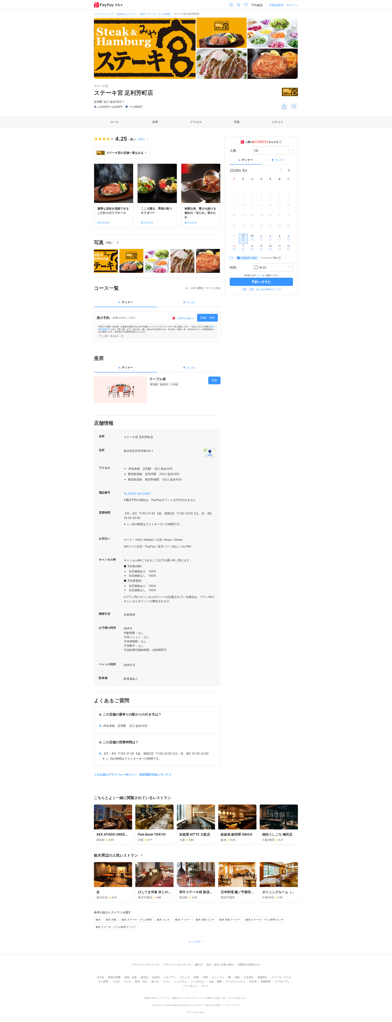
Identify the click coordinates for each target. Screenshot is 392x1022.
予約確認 (257, 5)
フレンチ (185, 977)
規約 (197, 964)
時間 (233, 267)
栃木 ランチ (163, 919)
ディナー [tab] (127, 302)
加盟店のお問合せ (247, 964)
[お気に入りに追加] (294, 107)
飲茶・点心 (141, 981)
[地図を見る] (210, 453)
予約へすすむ (261, 282)
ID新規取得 (276, 5)
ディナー (247, 160)
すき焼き (249, 977)
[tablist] (157, 303)
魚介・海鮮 (215, 981)
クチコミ (277, 122)
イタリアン (170, 977)
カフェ (166, 981)
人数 (233, 150)
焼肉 (237, 977)
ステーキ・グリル (281, 977)
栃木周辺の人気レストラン (116, 855)
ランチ (279, 160)
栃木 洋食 (111, 919)
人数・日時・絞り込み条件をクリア (261, 289)
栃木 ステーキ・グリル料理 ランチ (265, 919)
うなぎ (116, 981)
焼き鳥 (253, 981)
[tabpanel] (157, 326)
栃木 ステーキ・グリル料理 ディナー (116, 926)
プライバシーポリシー (144, 964)
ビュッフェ (218, 977)
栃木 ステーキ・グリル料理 (137, 919)
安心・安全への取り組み (220, 964)
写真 (237, 122)
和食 (196, 977)
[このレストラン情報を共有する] (284, 107)
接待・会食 (131, 977)
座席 (155, 122)
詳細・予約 (207, 317)
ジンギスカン (198, 981)
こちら (259, 275)
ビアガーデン (282, 981)
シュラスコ (180, 981)
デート (205, 985)
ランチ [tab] (190, 302)
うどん (127, 981)
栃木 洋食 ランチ (205, 919)
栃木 (98, 919)
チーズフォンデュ (235, 981)
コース (114, 122)
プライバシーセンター (175, 964)
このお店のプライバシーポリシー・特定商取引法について (131, 774)
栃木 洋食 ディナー (229, 919)
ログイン (292, 5)
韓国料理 (266, 981)
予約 (214, 380)
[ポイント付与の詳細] (280, 142)
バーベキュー (190, 985)
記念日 (156, 977)
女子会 (100, 977)
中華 (205, 977)
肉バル (155, 981)
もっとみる (194, 941)
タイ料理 (103, 981)
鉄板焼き (262, 977)
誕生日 (144, 977)
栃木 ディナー (182, 919)
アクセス (196, 122)
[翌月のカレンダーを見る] (289, 170)
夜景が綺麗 (114, 977)
